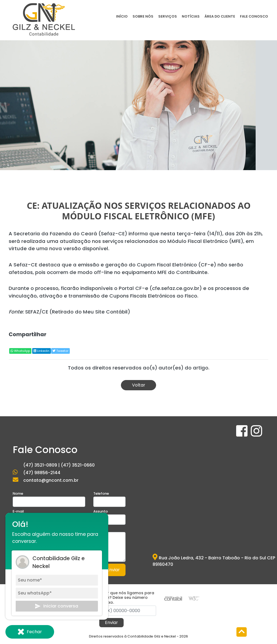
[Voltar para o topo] (242, 632)
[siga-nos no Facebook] (242, 434)
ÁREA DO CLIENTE (220, 16)
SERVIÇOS (167, 16)
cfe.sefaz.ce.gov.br (175, 288)
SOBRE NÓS (143, 16)
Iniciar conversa (60, 606)
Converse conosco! (42, 142)
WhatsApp (21, 351)
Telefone (101, 493)
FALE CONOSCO (254, 16)
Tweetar (61, 351)
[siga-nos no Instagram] (256, 434)
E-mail (18, 511)
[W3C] (194, 598)
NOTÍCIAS (191, 16)
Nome (18, 493)
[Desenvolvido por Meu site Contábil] (173, 598)
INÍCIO (122, 16)
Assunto (100, 511)
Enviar (113, 570)
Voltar (138, 385)
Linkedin (43, 351)
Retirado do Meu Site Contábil (90, 311)
